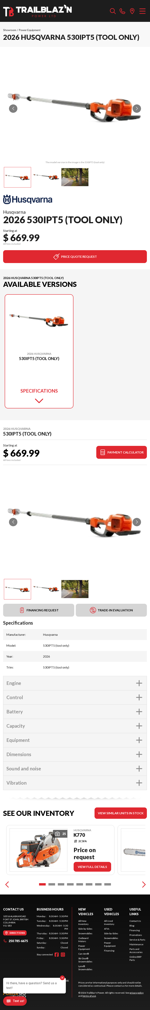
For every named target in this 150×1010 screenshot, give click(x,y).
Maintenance (136, 944)
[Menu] (142, 11)
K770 (79, 835)
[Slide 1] (42, 884)
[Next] (143, 884)
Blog (131, 925)
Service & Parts (137, 939)
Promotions (135, 935)
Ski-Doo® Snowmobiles (85, 960)
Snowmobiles (85, 933)
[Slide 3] (61, 884)
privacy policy (137, 992)
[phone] (122, 10)
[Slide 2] (51, 884)
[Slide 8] (107, 884)
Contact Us (135, 920)
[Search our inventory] (113, 10)
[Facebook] (56, 954)
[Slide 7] (98, 884)
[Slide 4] (70, 884)
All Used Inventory (109, 922)
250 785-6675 (18, 941)
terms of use (89, 995)
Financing (109, 950)
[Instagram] (63, 954)
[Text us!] (15, 1001)
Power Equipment (30, 30)
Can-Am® (83, 953)
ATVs (106, 928)
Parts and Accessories (136, 951)
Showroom (9, 30)
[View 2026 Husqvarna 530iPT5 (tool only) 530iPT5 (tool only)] (17, 177)
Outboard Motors (83, 940)
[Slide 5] (79, 884)
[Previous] (7, 884)
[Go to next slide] (137, 108)
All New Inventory (83, 922)
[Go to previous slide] (13, 108)
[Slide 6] (89, 884)
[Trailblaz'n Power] (37, 11)
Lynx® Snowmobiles (85, 968)
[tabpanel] (52, 932)
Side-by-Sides (85, 928)
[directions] (132, 10)
